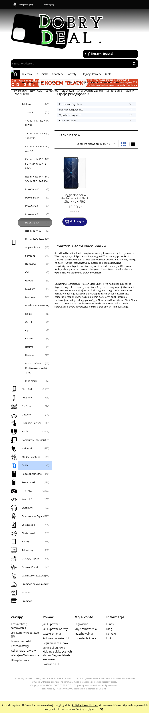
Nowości (26, 592)
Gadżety (26, 414)
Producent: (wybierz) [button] (70, 104)
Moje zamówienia (85, 629)
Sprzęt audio (28, 524)
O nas (110, 624)
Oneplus (29, 322)
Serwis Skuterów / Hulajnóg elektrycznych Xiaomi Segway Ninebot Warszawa (57, 653)
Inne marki (31, 380)
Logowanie (81, 624)
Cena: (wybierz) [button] (67, 120)
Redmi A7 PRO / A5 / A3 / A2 (36, 148)
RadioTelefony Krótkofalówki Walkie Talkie (36, 368)
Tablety (25, 541)
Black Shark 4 (32, 222)
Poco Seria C (32, 189)
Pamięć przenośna (32, 473)
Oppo (28, 330)
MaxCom (30, 288)
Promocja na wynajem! (34, 584)
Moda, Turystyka (31, 457)
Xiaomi (29, 112)
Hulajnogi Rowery (31, 423)
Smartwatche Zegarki (33, 516)
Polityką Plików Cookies (85, 705)
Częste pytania (52, 633)
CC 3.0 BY (103, 688)
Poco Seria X (32, 206)
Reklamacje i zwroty (23, 650)
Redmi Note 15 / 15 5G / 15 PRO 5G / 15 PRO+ (35, 164)
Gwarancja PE (51, 664)
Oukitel (29, 338)
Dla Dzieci (27, 406)
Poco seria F (31, 214)
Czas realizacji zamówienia (19, 626)
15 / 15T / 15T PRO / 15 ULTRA (35, 136)
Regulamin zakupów (55, 643)
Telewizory (27, 550)
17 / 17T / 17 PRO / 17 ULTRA (36, 123)
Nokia (28, 313)
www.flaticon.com (76, 688)
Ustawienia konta (85, 638)
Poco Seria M (32, 197)
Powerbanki (28, 482)
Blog (109, 629)
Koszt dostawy (20, 646)
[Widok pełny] (132, 143)
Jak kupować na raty (55, 629)
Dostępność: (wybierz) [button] (71, 109)
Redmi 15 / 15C (33, 230)
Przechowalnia (83, 633)
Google (29, 280)
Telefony (26, 104)
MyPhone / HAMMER (36, 305)
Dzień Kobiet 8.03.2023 (34, 575)
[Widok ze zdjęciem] (123, 143)
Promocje (27, 601)
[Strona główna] (58, 29)
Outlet (25, 465)
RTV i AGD (27, 490)
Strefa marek (29, 533)
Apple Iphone (32, 247)
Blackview (30, 263)
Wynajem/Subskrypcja (25, 655)
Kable (25, 431)
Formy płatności (21, 641)
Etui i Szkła (27, 389)
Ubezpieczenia (20, 660)
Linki (109, 638)
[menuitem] (27, 74)
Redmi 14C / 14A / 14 (36, 239)
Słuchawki (27, 507)
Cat (27, 272)
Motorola (30, 297)
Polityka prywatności (56, 638)
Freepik (59, 688)
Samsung (30, 255)
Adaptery (27, 397)
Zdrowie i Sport (30, 567)
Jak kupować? (51, 624)
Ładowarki (27, 448)
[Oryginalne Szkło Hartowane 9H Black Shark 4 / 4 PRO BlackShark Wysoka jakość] (74, 173)
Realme (29, 346)
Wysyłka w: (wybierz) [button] (70, 115)
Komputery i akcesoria (34, 440)
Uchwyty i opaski (31, 558)
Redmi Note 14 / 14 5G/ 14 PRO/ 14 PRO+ (36, 179)
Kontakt (111, 633)
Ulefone (29, 355)
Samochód (27, 499)
